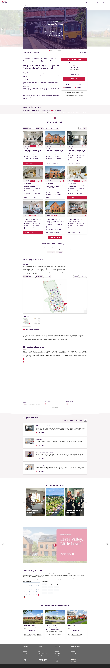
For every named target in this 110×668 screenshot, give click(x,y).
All (85, 420)
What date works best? (28, 581)
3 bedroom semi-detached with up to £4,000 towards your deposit (33, 151)
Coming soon (83, 276)
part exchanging (47, 467)
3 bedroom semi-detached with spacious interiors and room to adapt (76, 152)
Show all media (82, 52)
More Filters (55, 128)
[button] (61, 307)
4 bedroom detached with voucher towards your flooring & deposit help (54, 221)
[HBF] (73, 660)
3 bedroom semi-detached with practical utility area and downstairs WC (54, 186)
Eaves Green (71, 625)
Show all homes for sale (55, 237)
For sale (76, 276)
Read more (84, 112)
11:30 (51, 584)
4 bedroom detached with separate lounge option (75, 220)
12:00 (56, 584)
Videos (37, 52)
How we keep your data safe (67, 579)
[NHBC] (43, 660)
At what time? (45, 581)
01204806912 (74, 68)
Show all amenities (55, 407)
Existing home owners (68, 420)
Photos (28, 52)
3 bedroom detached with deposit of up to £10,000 (77, 185)
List (85, 128)
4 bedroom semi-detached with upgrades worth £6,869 (32, 220)
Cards (80, 128)
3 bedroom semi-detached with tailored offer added (32, 185)
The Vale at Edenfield (52, 625)
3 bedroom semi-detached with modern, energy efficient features (55, 151)
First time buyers (78, 420)
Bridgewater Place (29, 625)
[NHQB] (56, 660)
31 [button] (24, 596)
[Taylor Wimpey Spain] (25, 660)
